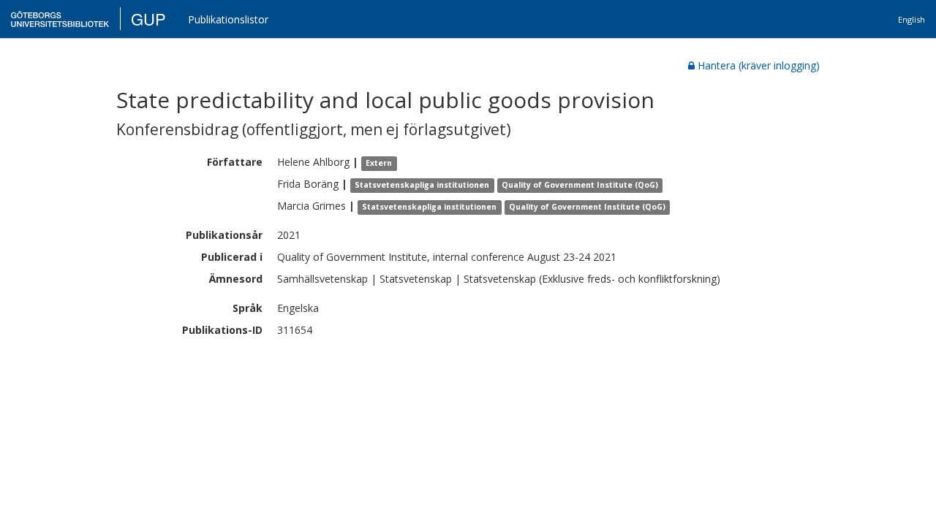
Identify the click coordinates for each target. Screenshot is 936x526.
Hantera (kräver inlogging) (759, 65)
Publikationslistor (228, 19)
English (911, 19)
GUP (148, 18)
